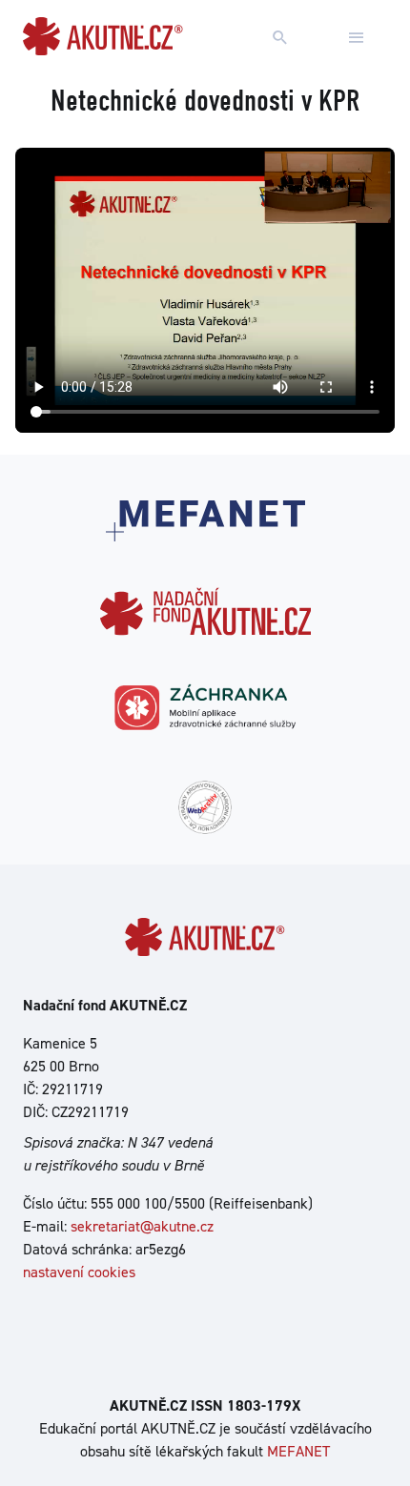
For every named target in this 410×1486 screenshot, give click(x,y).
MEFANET (298, 1451)
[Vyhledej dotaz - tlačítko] (280, 38)
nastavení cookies (79, 1272)
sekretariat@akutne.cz (142, 1226)
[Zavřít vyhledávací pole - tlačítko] (356, 38)
